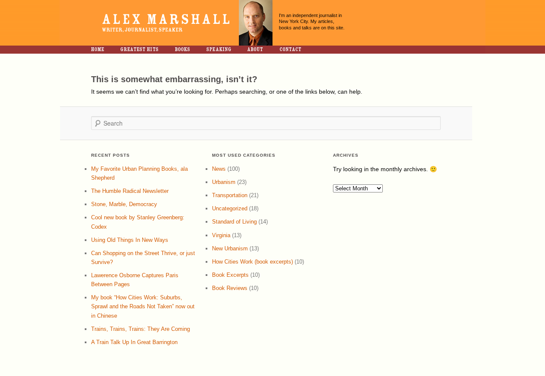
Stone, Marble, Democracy (124, 204)
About (255, 49)
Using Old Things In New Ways (129, 240)
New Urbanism (230, 248)
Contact (291, 49)
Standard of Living (234, 221)
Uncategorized (229, 208)
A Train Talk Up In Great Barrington (134, 342)
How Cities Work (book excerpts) (252, 261)
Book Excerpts (230, 275)
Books (183, 49)
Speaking (219, 49)
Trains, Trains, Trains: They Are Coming (140, 329)
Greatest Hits (139, 49)
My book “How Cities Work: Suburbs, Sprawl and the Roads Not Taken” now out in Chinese (143, 306)
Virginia (221, 235)
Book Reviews (229, 288)
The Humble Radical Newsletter (130, 191)
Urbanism (223, 182)
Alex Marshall (164, 23)
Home (97, 49)
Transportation (229, 195)
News (219, 169)
